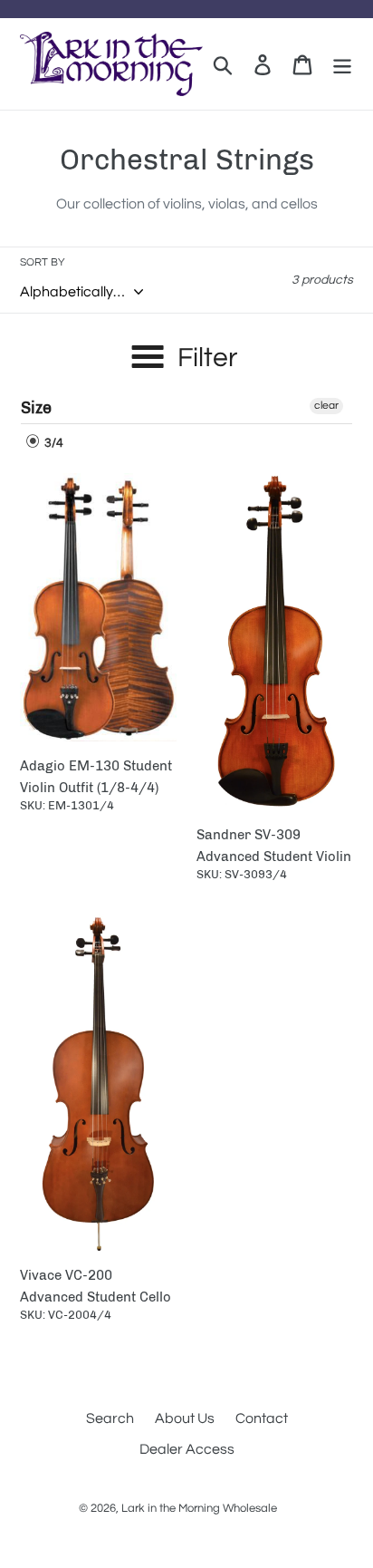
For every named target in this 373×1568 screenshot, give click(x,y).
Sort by (42, 262)
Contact (261, 1418)
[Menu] (342, 64)
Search (110, 1418)
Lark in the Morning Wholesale (199, 1508)
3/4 (52, 443)
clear (326, 405)
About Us (185, 1418)
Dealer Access (186, 1449)
